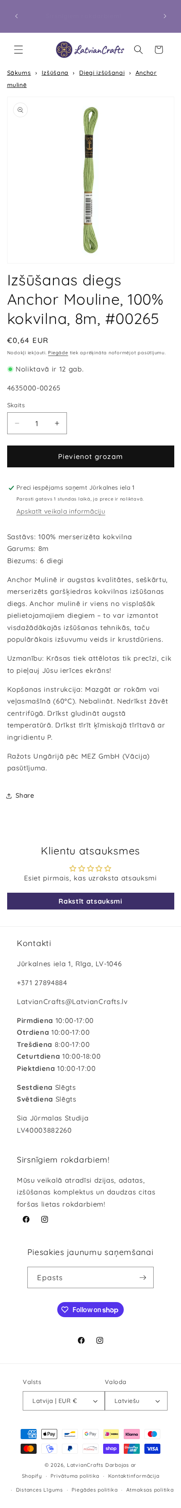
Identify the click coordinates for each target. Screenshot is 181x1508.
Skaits (16, 405)
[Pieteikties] (143, 1278)
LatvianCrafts (85, 1465)
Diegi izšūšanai (102, 72)
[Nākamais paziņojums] (165, 16)
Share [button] (25, 795)
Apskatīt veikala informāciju (60, 511)
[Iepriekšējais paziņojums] (16, 16)
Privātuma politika (75, 1476)
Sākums (19, 72)
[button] (18, 50)
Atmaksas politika (150, 1490)
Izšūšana (55, 72)
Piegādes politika (94, 1490)
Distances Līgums (39, 1490)
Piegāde (58, 353)
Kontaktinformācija (134, 1476)
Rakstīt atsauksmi (90, 901)
